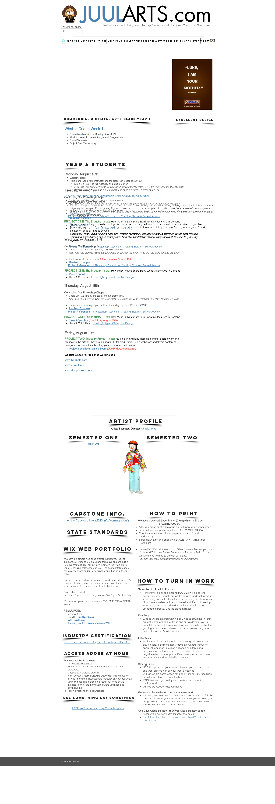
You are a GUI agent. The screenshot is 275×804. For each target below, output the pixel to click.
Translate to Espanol (71, 26)
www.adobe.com (83, 663)
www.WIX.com (75, 613)
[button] (107, 119)
